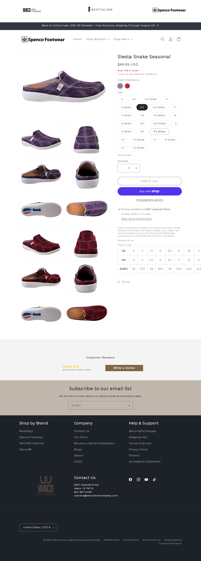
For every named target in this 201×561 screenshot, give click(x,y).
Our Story (81, 437)
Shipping (123, 74)
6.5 (142, 107)
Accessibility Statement (145, 461)
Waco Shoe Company (65, 540)
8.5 (144, 124)
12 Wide (140, 148)
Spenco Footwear (31, 437)
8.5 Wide (162, 124)
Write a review (124, 367)
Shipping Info (138, 437)
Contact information (170, 543)
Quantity (123, 161)
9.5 (144, 132)
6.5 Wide (161, 108)
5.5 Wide (153, 100)
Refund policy (112, 540)
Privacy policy (131, 540)
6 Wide (128, 108)
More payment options (149, 199)
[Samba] (127, 85)
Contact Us (81, 431)
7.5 (144, 116)
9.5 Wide (159, 131)
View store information (136, 218)
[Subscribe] (129, 405)
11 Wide (172, 140)
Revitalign (26, 431)
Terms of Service (140, 443)
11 (157, 140)
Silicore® (25, 449)
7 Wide (128, 116)
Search (79, 455)
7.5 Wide (161, 116)
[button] (97, 39)
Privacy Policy (138, 449)
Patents (134, 455)
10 (124, 140)
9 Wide (128, 132)
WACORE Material (31, 443)
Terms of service (151, 540)
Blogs (78, 449)
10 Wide (140, 140)
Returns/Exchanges (142, 431)
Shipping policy (173, 540)
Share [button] (126, 281)
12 (124, 148)
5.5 (136, 100)
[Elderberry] (120, 85)
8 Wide (128, 124)
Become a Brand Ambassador (94, 443)
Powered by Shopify (89, 540)
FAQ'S (78, 461)
